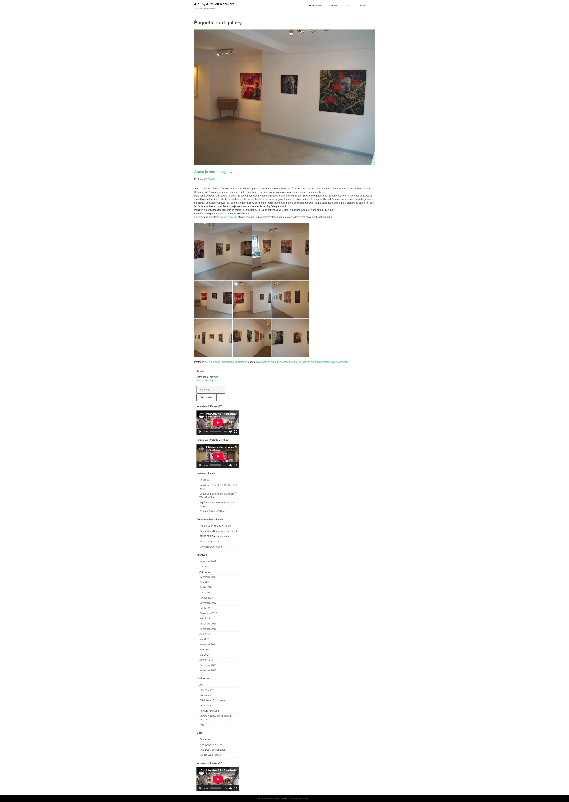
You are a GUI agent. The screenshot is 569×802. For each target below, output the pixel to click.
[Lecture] (200, 431)
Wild (201, 724)
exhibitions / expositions (221, 362)
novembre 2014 (207, 644)
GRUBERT (205, 536)
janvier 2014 (206, 660)
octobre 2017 (206, 608)
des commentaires (212, 750)
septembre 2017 (208, 613)
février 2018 (206, 597)
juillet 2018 (205, 587)
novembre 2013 (207, 670)
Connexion (205, 739)
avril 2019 (204, 572)
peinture (324, 362)
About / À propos (222, 526)
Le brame (204, 480)
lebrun (203, 526)
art (256, 362)
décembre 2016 (207, 623)
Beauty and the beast (225, 531)
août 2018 (204, 582)
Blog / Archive (206, 690)
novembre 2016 (207, 629)
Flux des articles (211, 744)
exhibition (276, 362)
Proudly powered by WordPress (269, 798)
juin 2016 (204, 634)
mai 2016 (204, 639)
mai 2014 (204, 655)
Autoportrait (224, 536)
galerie (297, 362)
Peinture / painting (209, 711)
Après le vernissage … (213, 172)
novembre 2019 (207, 561)
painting (315, 362)
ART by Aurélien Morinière (214, 4)
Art (205, 362)
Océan (216, 541)
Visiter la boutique (205, 380)
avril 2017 (204, 618)
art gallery (264, 362)
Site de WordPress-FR (211, 755)
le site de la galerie (227, 217)
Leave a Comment (338, 362)
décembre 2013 (207, 665)
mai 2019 (204, 566)
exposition (287, 362)
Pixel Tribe (304, 798)
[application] (217, 422)
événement (205, 695)
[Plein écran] (235, 431)
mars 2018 (205, 592)
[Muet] (230, 431)
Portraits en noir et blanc (212, 511)
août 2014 (204, 649)
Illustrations (241, 362)
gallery (306, 362)
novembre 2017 (207, 603)
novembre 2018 (207, 577)
